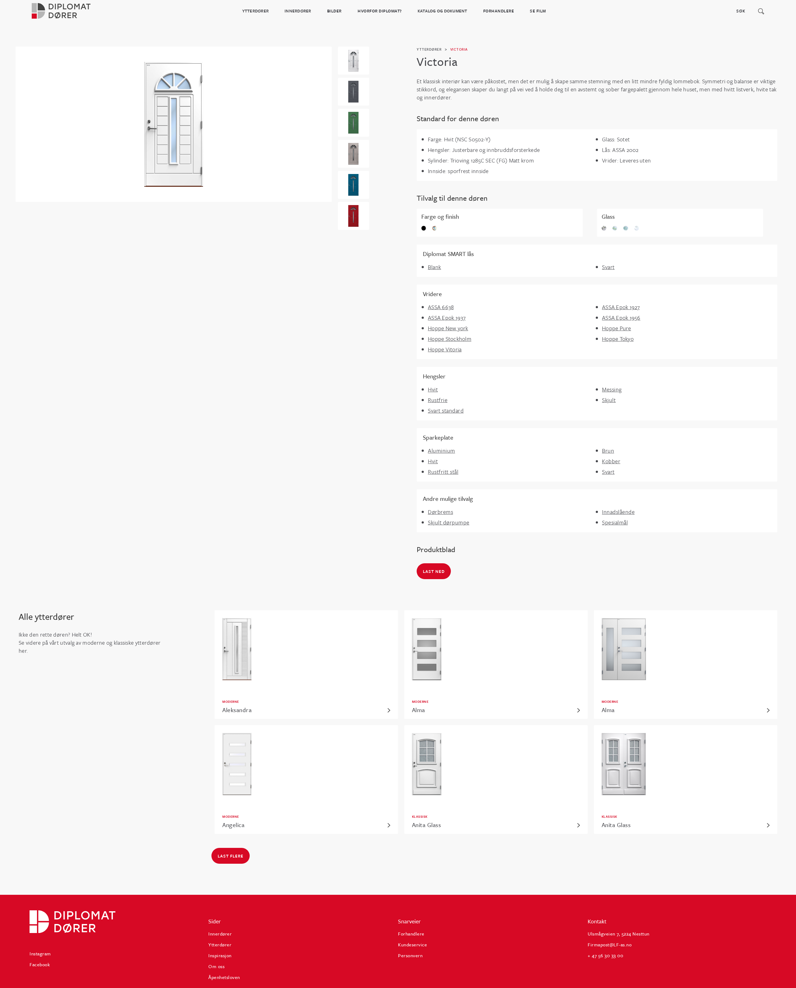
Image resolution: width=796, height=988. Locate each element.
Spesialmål (615, 522)
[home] (68, 11)
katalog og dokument (442, 11)
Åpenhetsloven (224, 977)
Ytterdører (255, 11)
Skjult (609, 400)
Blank (434, 267)
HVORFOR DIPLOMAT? (380, 11)
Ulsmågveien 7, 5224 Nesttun (619, 934)
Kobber (611, 461)
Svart (608, 267)
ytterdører (429, 50)
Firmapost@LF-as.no (610, 944)
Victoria (459, 50)
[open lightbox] (173, 124)
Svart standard (446, 410)
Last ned (434, 571)
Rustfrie (437, 400)
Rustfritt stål (443, 472)
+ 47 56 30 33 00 (605, 955)
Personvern (410, 955)
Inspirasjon (220, 955)
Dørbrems (440, 512)
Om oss (216, 966)
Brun (608, 450)
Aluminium (441, 450)
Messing (612, 389)
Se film (538, 11)
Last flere (230, 856)
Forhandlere (498, 11)
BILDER (334, 11)
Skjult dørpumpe (449, 522)
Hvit (433, 389)
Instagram (40, 953)
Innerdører (298, 11)
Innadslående (618, 512)
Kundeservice (412, 944)
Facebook (40, 964)
